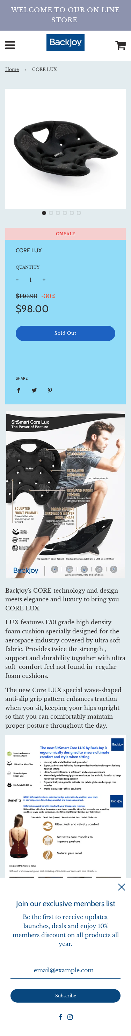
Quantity (27, 267)
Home (12, 69)
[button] (44, 213)
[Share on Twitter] (34, 390)
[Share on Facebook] (21, 390)
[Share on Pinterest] (50, 390)
